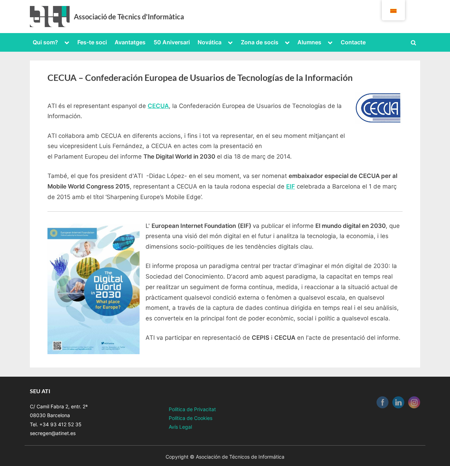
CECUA (158, 105)
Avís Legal (180, 427)
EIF (290, 186)
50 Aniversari (172, 42)
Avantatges (130, 42)
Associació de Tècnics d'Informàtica (129, 16)
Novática (209, 42)
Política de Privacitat (192, 409)
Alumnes (309, 42)
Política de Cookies (190, 418)
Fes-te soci (92, 42)
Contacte (353, 42)
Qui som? (45, 42)
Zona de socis (259, 42)
